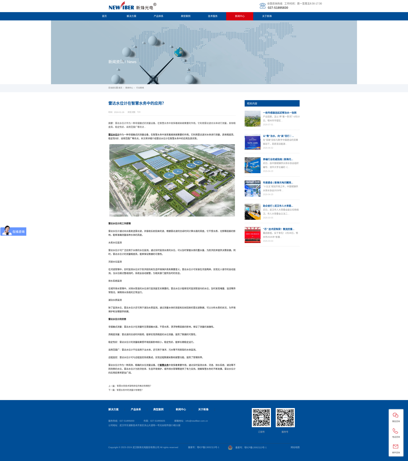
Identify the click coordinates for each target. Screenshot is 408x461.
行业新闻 (140, 88)
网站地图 (295, 447)
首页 (104, 16)
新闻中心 (240, 16)
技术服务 (213, 16)
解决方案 (131, 16)
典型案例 (185, 16)
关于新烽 (267, 16)
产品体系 (158, 16)
